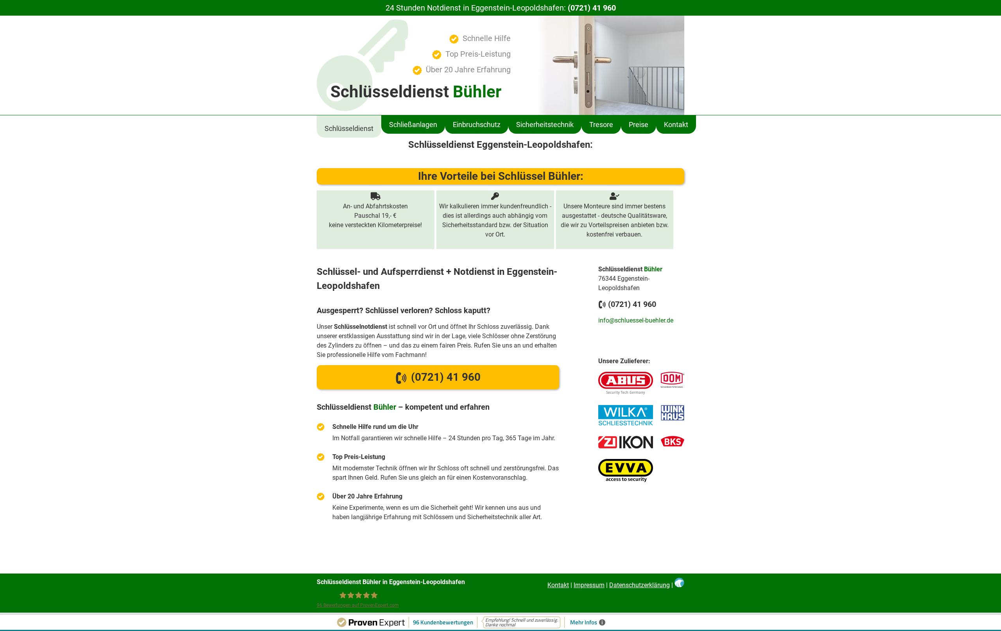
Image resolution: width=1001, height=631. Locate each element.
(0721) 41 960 (592, 8)
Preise (638, 124)
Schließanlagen (413, 124)
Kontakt (676, 124)
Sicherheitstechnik (545, 124)
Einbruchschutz (476, 124)
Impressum (589, 585)
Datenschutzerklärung (639, 585)
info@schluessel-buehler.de (635, 320)
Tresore (601, 124)
